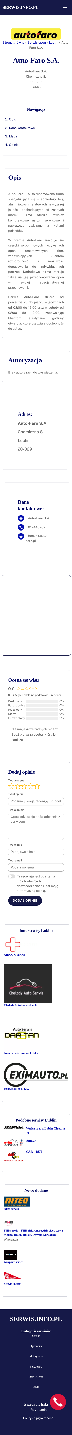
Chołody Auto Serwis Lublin (21, 1005)
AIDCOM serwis (14, 954)
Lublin (53, 42)
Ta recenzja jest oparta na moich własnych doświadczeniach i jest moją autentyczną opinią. (37, 883)
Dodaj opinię (25, 900)
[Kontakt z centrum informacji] (58, 1402)
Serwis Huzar (12, 1283)
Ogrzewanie (36, 1346)
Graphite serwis (13, 1262)
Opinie (14, 145)
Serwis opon (37, 42)
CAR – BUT (34, 1151)
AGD (36, 1387)
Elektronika (36, 1366)
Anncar (31, 1140)
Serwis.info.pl (21, 7)
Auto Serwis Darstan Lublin (21, 1053)
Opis (12, 119)
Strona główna (13, 42)
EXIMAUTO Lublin (16, 1089)
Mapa (13, 136)
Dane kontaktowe (22, 128)
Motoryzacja (35, 1356)
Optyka (36, 1335)
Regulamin (39, 1410)
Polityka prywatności (38, 1418)
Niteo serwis (11, 1208)
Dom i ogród (36, 1376)
